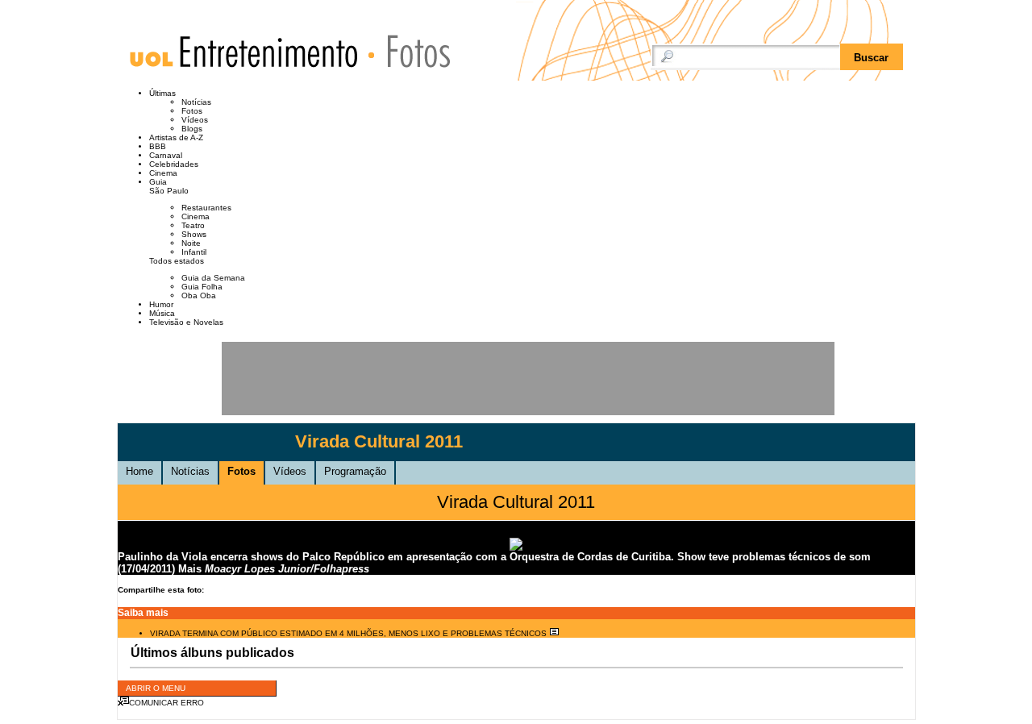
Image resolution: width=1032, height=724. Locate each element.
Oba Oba (198, 295)
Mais (190, 569)
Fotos (410, 50)
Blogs (191, 128)
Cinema (163, 173)
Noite (191, 243)
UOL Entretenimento (251, 58)
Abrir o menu (155, 688)
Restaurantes (206, 207)
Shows (193, 234)
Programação (355, 471)
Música (162, 313)
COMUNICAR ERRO (166, 702)
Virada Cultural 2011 (379, 441)
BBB (157, 146)
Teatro (193, 225)
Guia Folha (202, 286)
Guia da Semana (213, 277)
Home (139, 471)
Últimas (162, 93)
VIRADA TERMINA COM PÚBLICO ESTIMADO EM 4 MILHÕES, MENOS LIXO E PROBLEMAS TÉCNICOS (349, 633)
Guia (158, 181)
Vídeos (194, 119)
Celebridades (173, 164)
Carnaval (165, 155)
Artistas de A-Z (176, 137)
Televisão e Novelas (186, 322)
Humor (161, 304)
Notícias (196, 102)
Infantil (193, 252)
